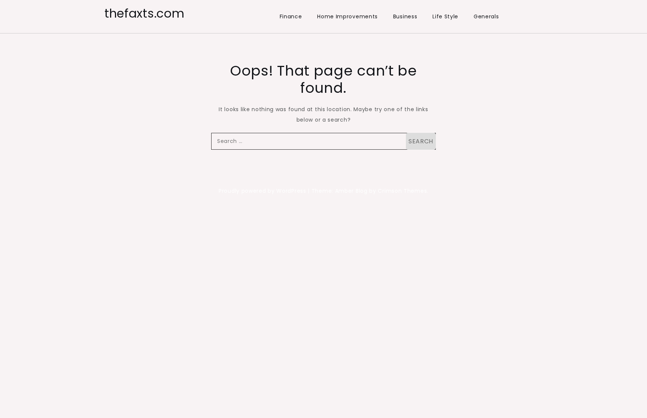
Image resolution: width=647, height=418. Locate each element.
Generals (486, 16)
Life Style (445, 16)
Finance (291, 16)
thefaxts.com (144, 13)
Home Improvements (347, 16)
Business (405, 16)
